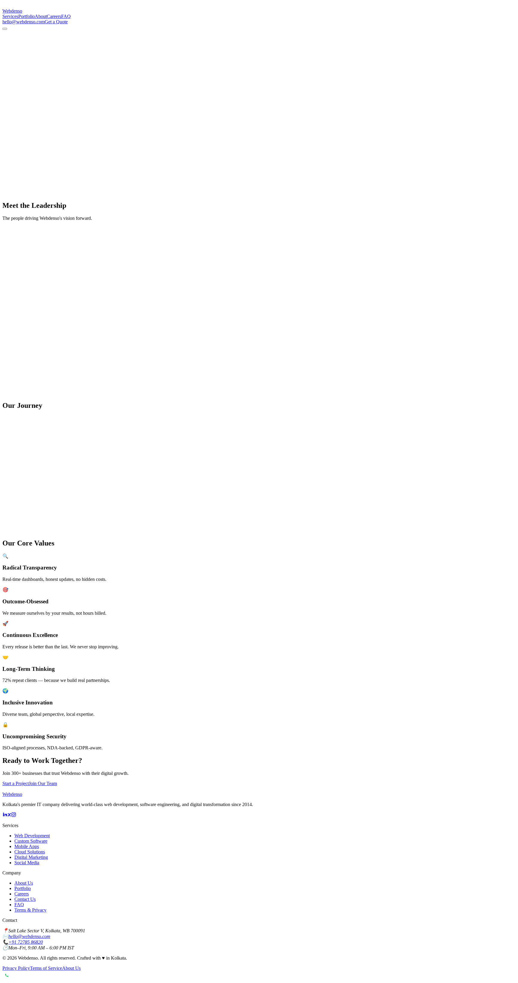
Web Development (32, 835)
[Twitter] (9, 815)
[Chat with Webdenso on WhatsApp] (259, 976)
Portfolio (26, 16)
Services (10, 16)
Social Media (26, 862)
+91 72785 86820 (25, 942)
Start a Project (15, 783)
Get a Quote (56, 21)
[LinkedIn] (4, 815)
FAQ (66, 16)
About (41, 16)
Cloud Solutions (29, 851)
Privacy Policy (16, 968)
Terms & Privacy (30, 910)
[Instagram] (13, 815)
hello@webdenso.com (23, 21)
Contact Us (25, 899)
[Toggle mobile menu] (4, 29)
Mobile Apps (26, 846)
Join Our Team (43, 783)
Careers (54, 16)
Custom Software (30, 841)
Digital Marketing (31, 857)
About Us (23, 883)
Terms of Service (46, 968)
